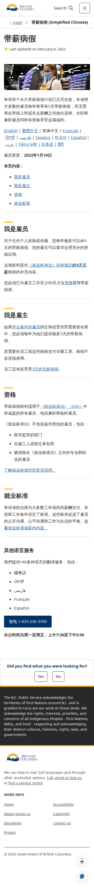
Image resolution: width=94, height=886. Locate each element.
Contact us (62, 823)
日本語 (47, 144)
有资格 (67, 282)
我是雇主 (22, 185)
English (11, 130)
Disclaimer (13, 823)
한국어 (61, 137)
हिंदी (61, 144)
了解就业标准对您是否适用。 (30, 470)
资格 (18, 194)
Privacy (10, 832)
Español (78, 137)
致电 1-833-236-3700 (28, 621)
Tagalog (42, 137)
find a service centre (26, 783)
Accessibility (63, 804)
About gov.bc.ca (17, 813)
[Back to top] (82, 860)
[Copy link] (82, 876)
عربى (9, 144)
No (58, 676)
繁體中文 (30, 130)
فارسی (25, 137)
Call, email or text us (64, 777)
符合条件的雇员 (26, 327)
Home (9, 804)
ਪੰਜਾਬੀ (10, 137)
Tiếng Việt (27, 144)
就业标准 (22, 203)
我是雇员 (22, 177)
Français (70, 130)
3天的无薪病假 (45, 369)
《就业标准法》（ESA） (61, 406)
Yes (41, 676)
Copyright (61, 813)
